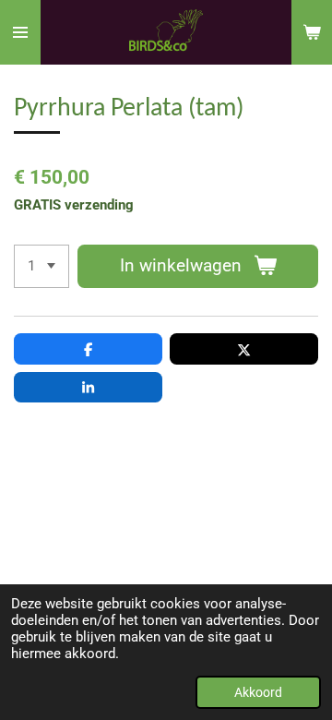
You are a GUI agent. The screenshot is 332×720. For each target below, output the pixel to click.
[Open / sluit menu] (20, 32)
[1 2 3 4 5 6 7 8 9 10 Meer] (41, 266)
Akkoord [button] (258, 692)
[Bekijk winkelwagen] (311, 32)
